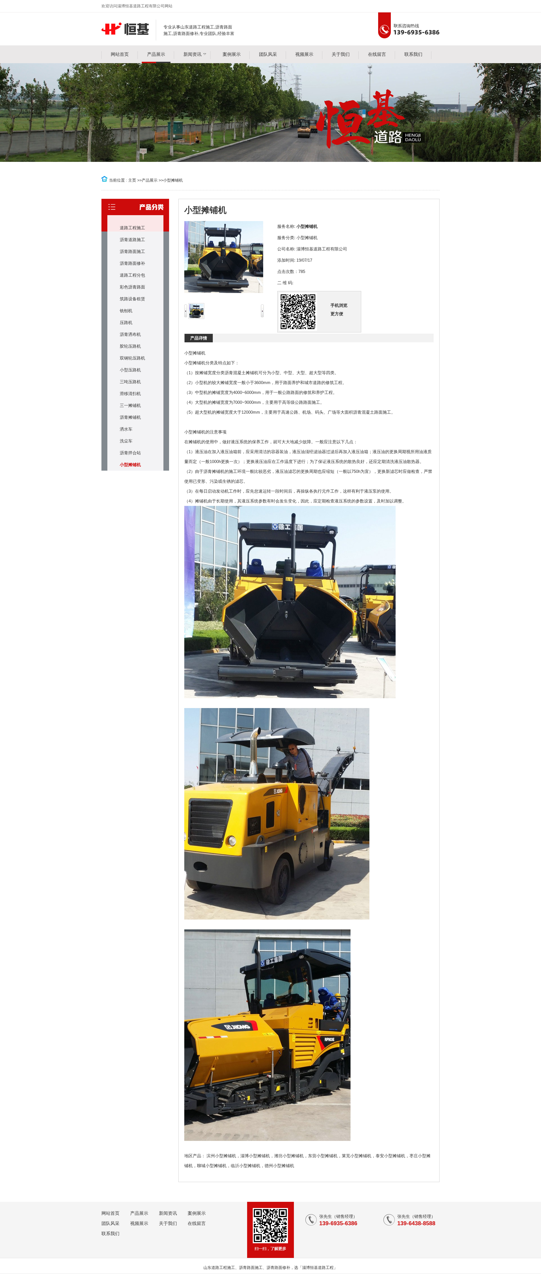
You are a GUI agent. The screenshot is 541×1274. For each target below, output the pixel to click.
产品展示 (150, 180)
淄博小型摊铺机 (255, 1155)
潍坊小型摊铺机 (289, 1155)
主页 (132, 180)
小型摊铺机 (173, 180)
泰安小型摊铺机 (390, 1155)
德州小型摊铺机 (279, 1165)
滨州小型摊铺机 (221, 1155)
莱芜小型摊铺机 (356, 1155)
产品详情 (198, 338)
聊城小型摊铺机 (212, 1165)
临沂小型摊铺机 (245, 1165)
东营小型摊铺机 (323, 1155)
